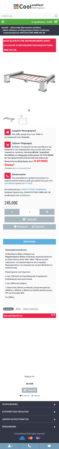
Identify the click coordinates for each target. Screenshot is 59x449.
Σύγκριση (39, 226)
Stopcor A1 (29, 376)
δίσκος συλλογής (30, 309)
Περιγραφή (29, 241)
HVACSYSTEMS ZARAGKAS (33, 189)
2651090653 (10, 183)
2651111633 (26, 183)
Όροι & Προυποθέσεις (21, 168)
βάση (18, 309)
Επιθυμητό (22, 226)
